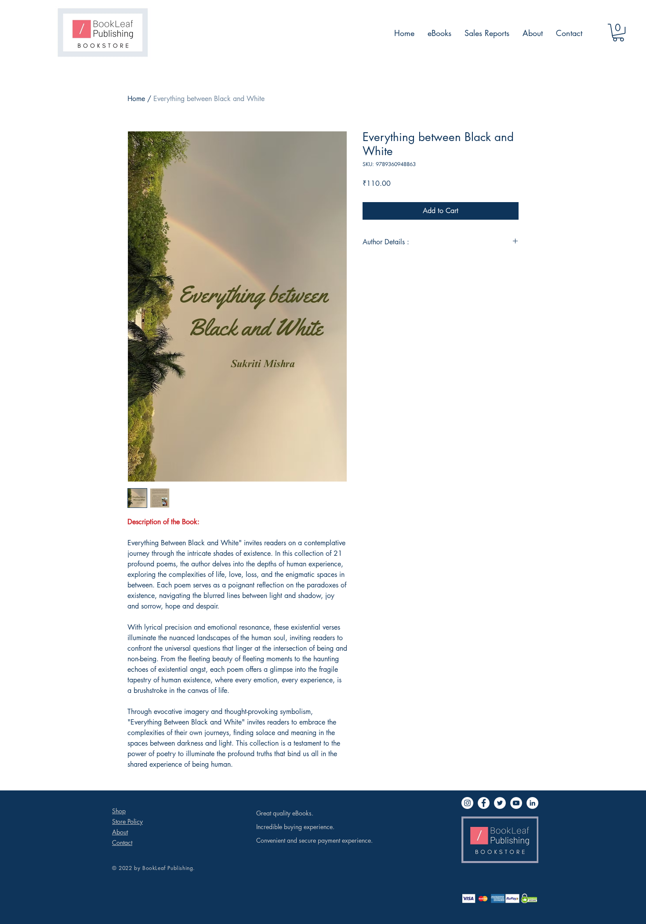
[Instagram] (467, 803)
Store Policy (127, 821)
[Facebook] (484, 803)
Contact (122, 842)
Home (136, 98)
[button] (618, 32)
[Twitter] (500, 803)
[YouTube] (516, 803)
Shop (119, 811)
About (120, 832)
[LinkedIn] (532, 803)
